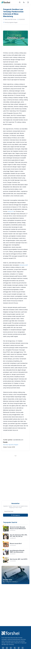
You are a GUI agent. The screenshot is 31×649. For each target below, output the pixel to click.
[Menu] (27, 2)
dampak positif (23, 265)
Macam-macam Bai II (16, 543)
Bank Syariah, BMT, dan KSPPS (18, 559)
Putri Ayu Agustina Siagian (10, 444)
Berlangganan (16, 515)
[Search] (19, 2)
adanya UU (11, 211)
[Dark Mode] (23, 2)
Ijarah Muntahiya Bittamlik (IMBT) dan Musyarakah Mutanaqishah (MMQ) (17, 552)
